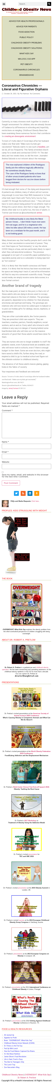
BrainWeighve (26, 75)
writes (39, 213)
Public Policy (27, 37)
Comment (7, 410)
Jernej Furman (13, 388)
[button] (4, 4)
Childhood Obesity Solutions (26, 48)
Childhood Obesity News (12, 1075)
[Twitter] (16, 493)
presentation (32, 854)
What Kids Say (26, 53)
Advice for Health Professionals (26, 21)
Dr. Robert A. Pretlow (27, 1077)
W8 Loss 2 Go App (26, 59)
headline (41, 147)
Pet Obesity (26, 64)
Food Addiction (26, 32)
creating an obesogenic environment (20, 136)
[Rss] (23, 493)
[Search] (49, 4)
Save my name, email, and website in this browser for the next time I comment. (25, 476)
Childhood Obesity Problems (26, 43)
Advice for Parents (26, 26)
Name (5, 442)
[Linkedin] (29, 493)
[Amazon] (36, 493)
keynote (21, 920)
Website (5, 462)
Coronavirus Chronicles (26, 70)
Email (5, 452)
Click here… (36, 501)
